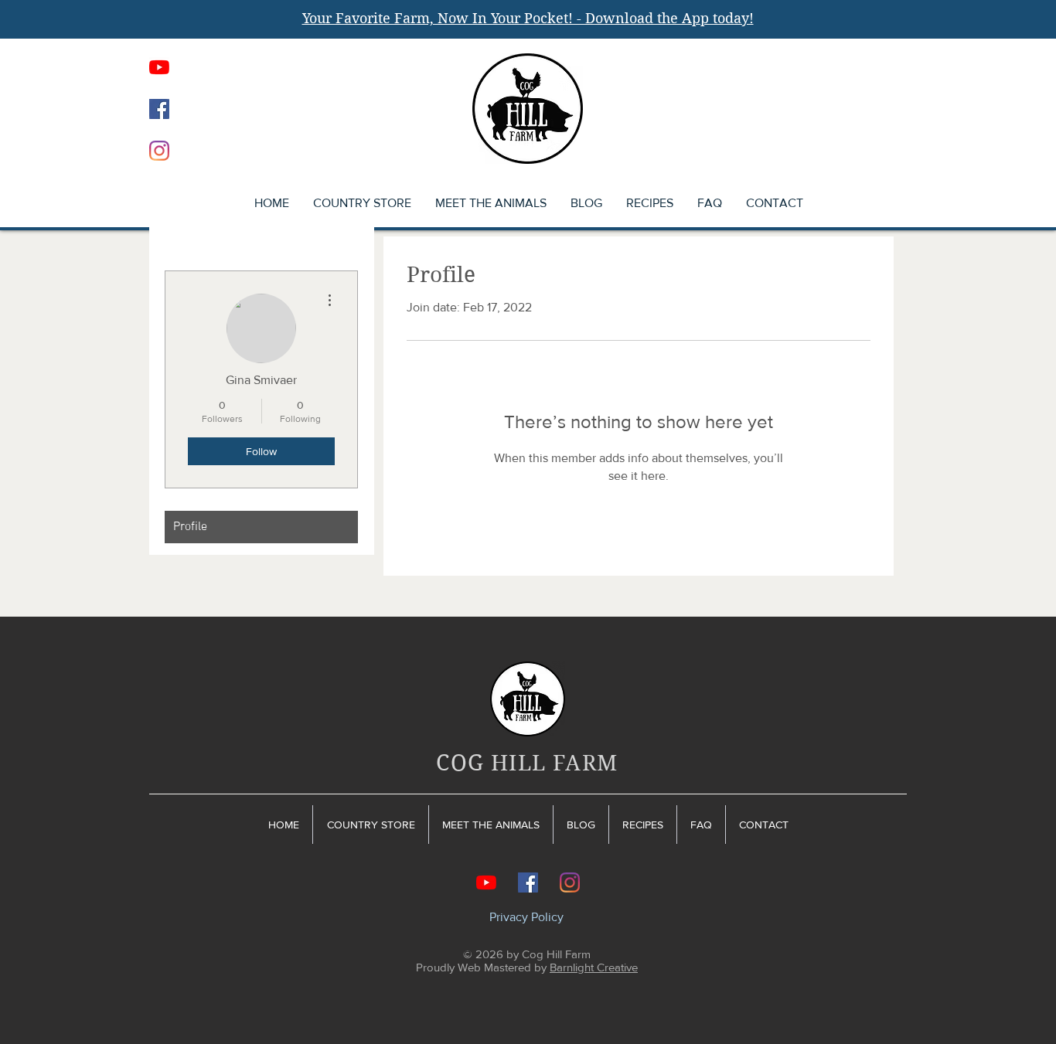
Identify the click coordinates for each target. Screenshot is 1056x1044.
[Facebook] (159, 109)
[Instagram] (159, 151)
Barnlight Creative (594, 967)
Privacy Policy (526, 916)
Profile (190, 527)
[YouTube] (159, 67)
